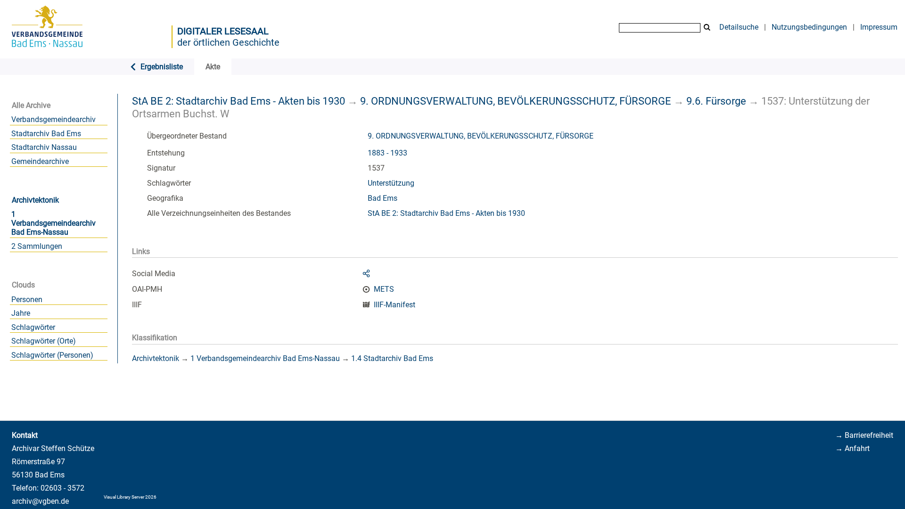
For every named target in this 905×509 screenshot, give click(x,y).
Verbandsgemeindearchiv (53, 119)
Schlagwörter (33, 327)
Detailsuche (738, 27)
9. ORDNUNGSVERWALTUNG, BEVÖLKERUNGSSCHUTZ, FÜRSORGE (515, 101)
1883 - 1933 (387, 152)
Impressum (878, 27)
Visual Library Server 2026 (130, 497)
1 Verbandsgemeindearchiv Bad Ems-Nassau (53, 223)
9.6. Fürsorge (716, 101)
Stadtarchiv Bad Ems (46, 133)
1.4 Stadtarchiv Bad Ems (392, 358)
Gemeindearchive (40, 161)
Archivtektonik (35, 200)
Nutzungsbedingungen (809, 27)
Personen (26, 299)
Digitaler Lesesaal (223, 31)
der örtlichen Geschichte (228, 42)
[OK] (707, 27)
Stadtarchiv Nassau (44, 147)
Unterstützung (391, 183)
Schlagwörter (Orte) (43, 341)
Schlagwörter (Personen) (52, 355)
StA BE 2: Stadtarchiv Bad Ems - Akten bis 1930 (238, 101)
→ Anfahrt (852, 448)
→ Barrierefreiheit (864, 435)
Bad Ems (382, 198)
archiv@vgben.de (40, 501)
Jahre (20, 313)
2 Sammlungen (36, 246)
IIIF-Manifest (394, 304)
